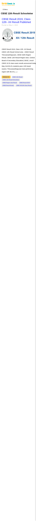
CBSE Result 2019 (24, 82)
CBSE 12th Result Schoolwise (11, 79)
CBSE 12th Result (17, 77)
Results (6, 77)
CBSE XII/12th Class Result (23, 85)
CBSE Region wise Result (10, 82)
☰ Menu (5, 9)
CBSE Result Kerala (8, 85)
